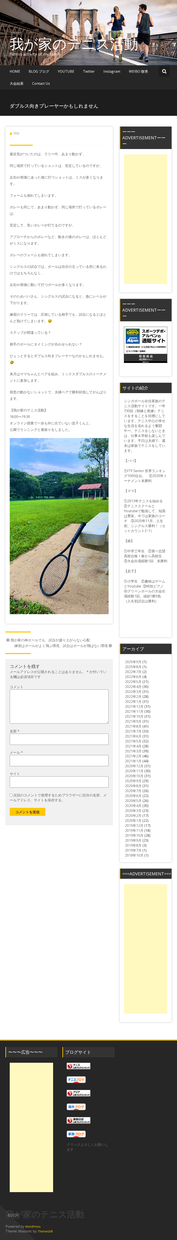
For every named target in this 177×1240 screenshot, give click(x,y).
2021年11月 (134, 711)
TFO (16, 133)
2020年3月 (133, 810)
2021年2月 (133, 756)
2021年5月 (133, 741)
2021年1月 (133, 761)
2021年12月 (134, 706)
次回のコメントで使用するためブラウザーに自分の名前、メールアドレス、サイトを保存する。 (58, 797)
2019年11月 (134, 830)
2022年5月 (133, 681)
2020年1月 (133, 820)
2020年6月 (133, 795)
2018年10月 (134, 855)
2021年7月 (133, 731)
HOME (15, 71)
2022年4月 (133, 686)
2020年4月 (133, 805)
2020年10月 (134, 776)
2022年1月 (133, 701)
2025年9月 (133, 661)
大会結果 (17, 83)
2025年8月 (133, 666)
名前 (14, 731)
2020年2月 (133, 815)
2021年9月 (133, 721)
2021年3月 (133, 751)
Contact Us (41, 83)
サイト (15, 773)
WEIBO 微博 (138, 71)
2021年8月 (133, 726)
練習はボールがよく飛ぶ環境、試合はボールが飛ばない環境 (61, 645)
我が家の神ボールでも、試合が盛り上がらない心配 (50, 640)
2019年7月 (133, 850)
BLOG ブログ (39, 71)
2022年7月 (133, 671)
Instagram (111, 71)
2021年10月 (134, 716)
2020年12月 (134, 766)
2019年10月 (134, 835)
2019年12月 (134, 825)
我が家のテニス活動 (81, 43)
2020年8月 (133, 785)
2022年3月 (133, 691)
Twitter (89, 71)
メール (16, 752)
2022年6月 (133, 676)
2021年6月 (133, 736)
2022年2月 (133, 696)
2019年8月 (133, 845)
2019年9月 (133, 840)
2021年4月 (133, 746)
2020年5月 (133, 800)
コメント (17, 686)
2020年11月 (134, 771)
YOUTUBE (66, 71)
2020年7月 (133, 790)
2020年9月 (133, 781)
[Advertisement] (145, 219)
